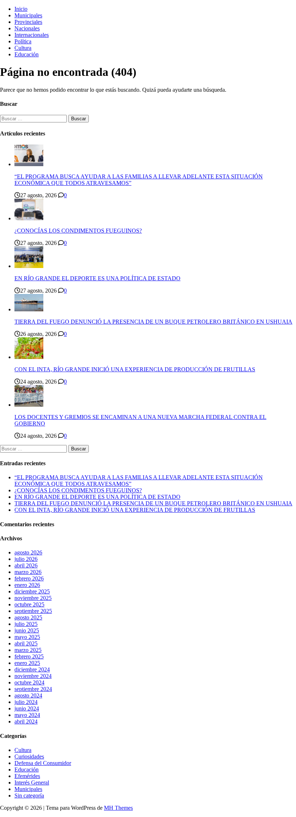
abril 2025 (26, 643)
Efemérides (27, 776)
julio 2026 (26, 559)
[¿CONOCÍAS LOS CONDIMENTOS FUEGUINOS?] (28, 218)
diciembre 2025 (32, 591)
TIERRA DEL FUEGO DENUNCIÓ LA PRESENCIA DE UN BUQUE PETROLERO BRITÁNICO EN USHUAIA (153, 322)
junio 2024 (26, 708)
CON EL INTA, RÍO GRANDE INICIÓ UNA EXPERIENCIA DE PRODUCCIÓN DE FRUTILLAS (134, 369)
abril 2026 (26, 565)
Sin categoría (29, 795)
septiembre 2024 (33, 689)
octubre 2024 (29, 682)
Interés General (31, 782)
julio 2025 (26, 624)
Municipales (28, 15)
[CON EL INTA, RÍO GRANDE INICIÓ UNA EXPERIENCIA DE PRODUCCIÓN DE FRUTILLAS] (28, 357)
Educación (26, 54)
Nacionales (27, 28)
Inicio (20, 9)
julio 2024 (26, 702)
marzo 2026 (28, 572)
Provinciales (28, 22)
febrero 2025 (29, 656)
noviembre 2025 (33, 598)
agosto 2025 (28, 617)
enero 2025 (27, 663)
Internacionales (31, 35)
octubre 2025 (29, 604)
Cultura (22, 48)
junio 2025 (26, 630)
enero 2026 (27, 585)
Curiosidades (29, 756)
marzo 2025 (28, 650)
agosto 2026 (28, 552)
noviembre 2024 (33, 676)
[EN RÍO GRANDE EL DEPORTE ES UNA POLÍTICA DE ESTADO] (28, 266)
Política (22, 41)
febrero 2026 (29, 578)
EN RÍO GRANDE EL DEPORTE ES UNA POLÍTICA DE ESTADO (97, 278)
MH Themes (118, 808)
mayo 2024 (27, 715)
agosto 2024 (28, 695)
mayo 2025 (27, 637)
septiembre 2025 (33, 611)
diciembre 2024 (32, 669)
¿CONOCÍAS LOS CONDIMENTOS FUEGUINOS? (78, 231)
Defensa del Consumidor (42, 763)
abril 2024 (26, 721)
